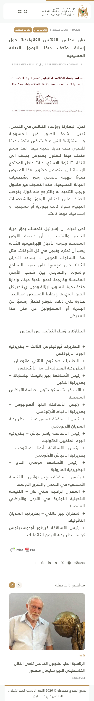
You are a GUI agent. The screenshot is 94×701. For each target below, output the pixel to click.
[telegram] (55, 563)
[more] (36, 563)
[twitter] (62, 563)
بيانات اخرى (40, 29)
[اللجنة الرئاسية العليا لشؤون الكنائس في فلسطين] (65, 11)
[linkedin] (49, 563)
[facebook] (69, 563)
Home (76, 30)
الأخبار (81, 656)
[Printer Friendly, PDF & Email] (23, 549)
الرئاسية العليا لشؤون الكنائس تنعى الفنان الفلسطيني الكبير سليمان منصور (49, 667)
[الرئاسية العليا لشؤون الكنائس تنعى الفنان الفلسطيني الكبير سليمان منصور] (47, 621)
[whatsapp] (42, 563)
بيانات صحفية (60, 30)
